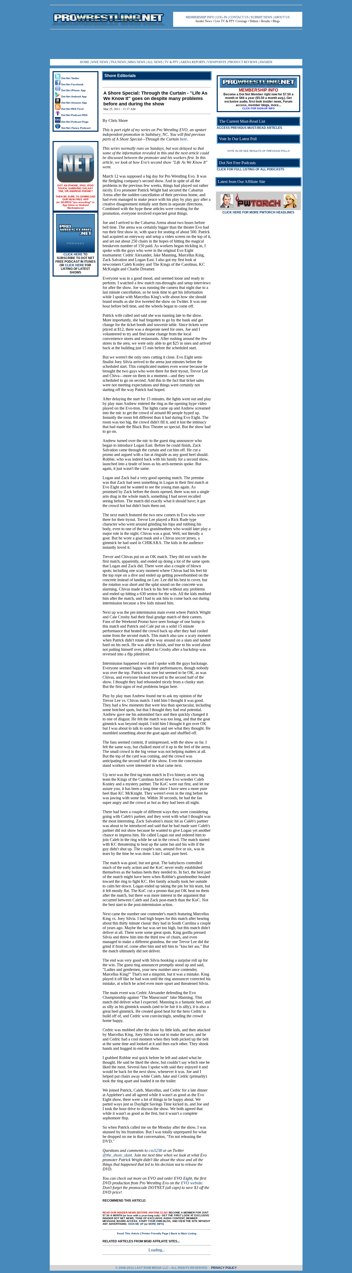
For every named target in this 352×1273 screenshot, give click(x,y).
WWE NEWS (99, 62)
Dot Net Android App (74, 96)
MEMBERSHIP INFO (200, 17)
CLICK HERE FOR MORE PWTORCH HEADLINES (258, 212)
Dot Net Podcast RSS (74, 115)
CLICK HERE (72, 254)
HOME (84, 62)
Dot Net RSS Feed (72, 108)
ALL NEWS (155, 62)
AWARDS (265, 62)
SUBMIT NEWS (261, 17)
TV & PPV (172, 62)
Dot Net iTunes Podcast (75, 128)
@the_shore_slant (117, 1155)
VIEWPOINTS (216, 62)
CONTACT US (239, 17)
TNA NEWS (118, 62)
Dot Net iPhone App (73, 90)
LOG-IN (221, 17)
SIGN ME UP (136, 1223)
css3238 (155, 1150)
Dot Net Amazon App (74, 102)
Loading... (156, 1250)
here (183, 139)
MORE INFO (155, 1223)
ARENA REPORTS (192, 62)
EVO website (191, 1183)
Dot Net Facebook (72, 84)
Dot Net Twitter (70, 78)
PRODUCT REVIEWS (242, 62)
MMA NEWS (136, 62)
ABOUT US (282, 17)
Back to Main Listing (183, 1233)
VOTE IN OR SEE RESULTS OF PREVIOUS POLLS (258, 150)
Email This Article (128, 1233)
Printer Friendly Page (155, 1233)
